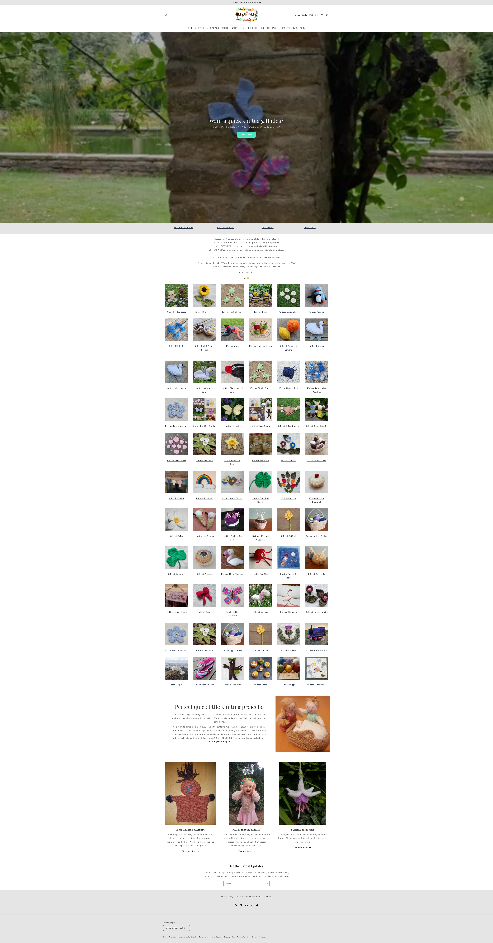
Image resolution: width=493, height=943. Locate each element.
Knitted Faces (260, 684)
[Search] (166, 15)
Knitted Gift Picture (316, 684)
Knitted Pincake (204, 574)
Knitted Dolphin (176, 346)
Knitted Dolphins (176, 684)
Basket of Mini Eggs (316, 460)
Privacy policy (204, 937)
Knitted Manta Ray (288, 388)
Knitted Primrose (204, 460)
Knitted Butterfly (232, 426)
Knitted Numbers (260, 460)
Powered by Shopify (189, 937)
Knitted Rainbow (204, 498)
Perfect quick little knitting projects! (219, 706)
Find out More (189, 851)
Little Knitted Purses (232, 498)
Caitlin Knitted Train (204, 684)
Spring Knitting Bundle (204, 426)
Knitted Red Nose (260, 574)
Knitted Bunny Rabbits (317, 426)
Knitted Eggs (288, 684)
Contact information (259, 937)
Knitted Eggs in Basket (232, 650)
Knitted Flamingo (288, 612)
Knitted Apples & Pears (260, 346)
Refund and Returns (253, 897)
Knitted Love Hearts (176, 460)
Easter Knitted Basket (316, 536)
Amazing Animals (225, 227)
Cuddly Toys (310, 227)
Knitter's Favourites (183, 227)
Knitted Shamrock (176, 574)
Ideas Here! (246, 135)
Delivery (239, 897)
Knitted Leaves (288, 498)
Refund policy (216, 937)
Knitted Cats (232, 346)
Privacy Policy (227, 897)
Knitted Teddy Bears (176, 312)
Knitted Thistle (288, 650)
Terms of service (243, 937)
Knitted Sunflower (204, 312)
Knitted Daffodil (289, 536)
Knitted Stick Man (232, 684)
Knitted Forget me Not (176, 650)
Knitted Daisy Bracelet (289, 426)
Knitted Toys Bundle (260, 426)
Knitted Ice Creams (204, 536)
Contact (268, 897)
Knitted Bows (204, 612)
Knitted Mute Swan (176, 388)
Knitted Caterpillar (316, 574)
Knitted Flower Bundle (317, 612)
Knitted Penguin (317, 312)
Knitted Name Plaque (176, 612)
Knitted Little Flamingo (232, 574)
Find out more (245, 851)
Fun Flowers (268, 227)
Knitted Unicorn (260, 612)
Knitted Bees (260, 312)
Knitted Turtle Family (232, 312)
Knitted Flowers (288, 460)
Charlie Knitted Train (316, 650)
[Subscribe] (266, 884)
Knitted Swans (317, 346)
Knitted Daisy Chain (288, 312)
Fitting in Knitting (175, 937)
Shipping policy (229, 937)
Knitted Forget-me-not (176, 426)
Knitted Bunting (176, 498)
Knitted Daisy (176, 536)
